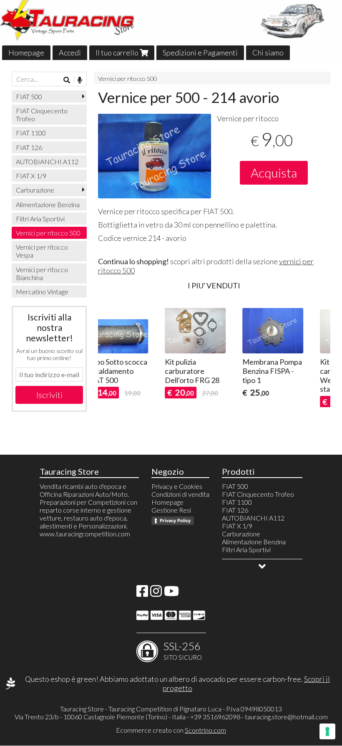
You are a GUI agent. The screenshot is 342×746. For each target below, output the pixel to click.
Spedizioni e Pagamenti (200, 52)
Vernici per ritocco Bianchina (42, 273)
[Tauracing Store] (171, 30)
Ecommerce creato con (171, 730)
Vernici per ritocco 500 (127, 78)
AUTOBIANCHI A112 (47, 161)
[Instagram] (156, 593)
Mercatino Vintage (42, 291)
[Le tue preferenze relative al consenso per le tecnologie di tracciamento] (327, 731)
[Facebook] (142, 593)
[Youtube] (171, 593)
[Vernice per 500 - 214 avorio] (154, 156)
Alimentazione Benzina (48, 204)
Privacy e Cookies (176, 486)
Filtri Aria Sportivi (40, 219)
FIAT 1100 (31, 133)
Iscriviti (49, 395)
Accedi (70, 52)
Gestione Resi (171, 510)
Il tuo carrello (118, 52)
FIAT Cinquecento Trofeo (42, 115)
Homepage (26, 52)
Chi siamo (268, 52)
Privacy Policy (175, 520)
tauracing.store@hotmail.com (286, 717)
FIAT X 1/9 (31, 176)
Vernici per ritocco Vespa (42, 251)
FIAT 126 (29, 147)
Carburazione (35, 190)
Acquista (274, 172)
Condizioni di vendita (180, 494)
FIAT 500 (29, 96)
